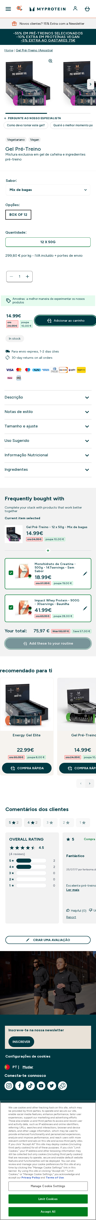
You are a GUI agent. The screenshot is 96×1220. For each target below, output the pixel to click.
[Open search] (19, 9)
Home (8, 50)
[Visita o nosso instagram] (8, 1085)
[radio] (48, 242)
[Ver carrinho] (87, 9)
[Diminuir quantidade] (11, 276)
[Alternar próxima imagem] (90, 84)
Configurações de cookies (27, 1056)
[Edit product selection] (85, 573)
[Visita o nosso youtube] (41, 1085)
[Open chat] (62, 1085)
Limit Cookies (48, 1199)
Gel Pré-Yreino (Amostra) (34, 50)
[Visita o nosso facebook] (19, 1085)
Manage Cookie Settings (48, 1186)
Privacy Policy (30, 1177)
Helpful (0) (78, 910)
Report (71, 917)
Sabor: (11, 180)
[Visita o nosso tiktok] (30, 1085)
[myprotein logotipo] (47, 9)
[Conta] (76, 9)
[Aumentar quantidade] (27, 276)
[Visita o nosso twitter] (51, 1085)
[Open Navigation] (8, 9)
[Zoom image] (50, 60)
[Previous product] (80, 783)
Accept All (48, 1211)
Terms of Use (55, 1177)
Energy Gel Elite (27, 735)
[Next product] (89, 783)
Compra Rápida (30, 768)
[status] (19, 276)
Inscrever (21, 1042)
